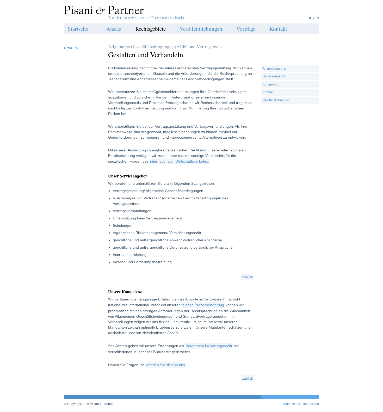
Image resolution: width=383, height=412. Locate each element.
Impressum (311, 404)
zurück (247, 277)
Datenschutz (292, 404)
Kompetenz (271, 84)
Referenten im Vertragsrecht (209, 346)
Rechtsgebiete (150, 28)
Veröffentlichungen (201, 28)
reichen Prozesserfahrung (202, 305)
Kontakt (278, 28)
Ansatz (113, 28)
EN (316, 18)
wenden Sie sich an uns (165, 365)
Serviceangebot (274, 76)
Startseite (78, 28)
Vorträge (245, 28)
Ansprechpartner (274, 68)
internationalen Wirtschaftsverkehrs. (179, 161)
